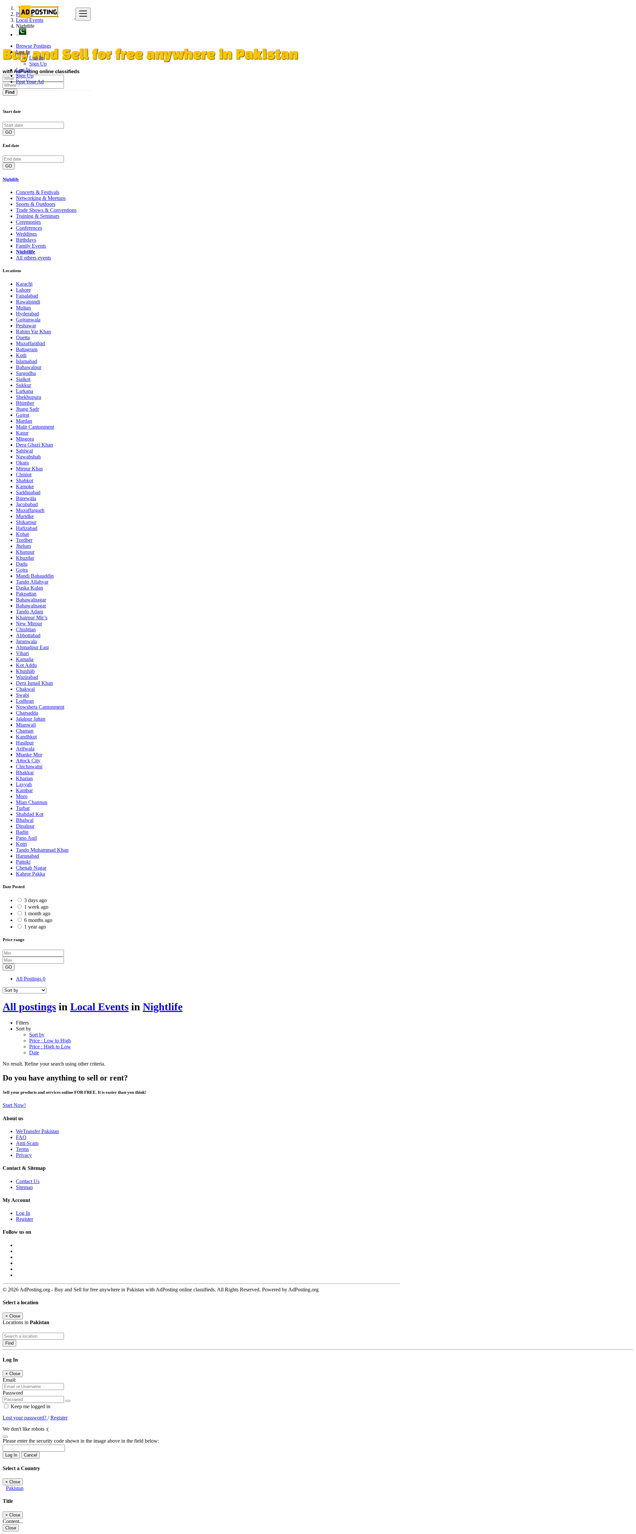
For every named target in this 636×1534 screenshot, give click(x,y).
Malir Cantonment (35, 427)
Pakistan (15, 1488)
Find (9, 1343)
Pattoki (23, 862)
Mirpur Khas (29, 468)
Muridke (25, 516)
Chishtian (26, 629)
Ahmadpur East (32, 647)
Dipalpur (25, 826)
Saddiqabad (28, 492)
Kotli (21, 355)
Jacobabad (27, 504)
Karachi (24, 284)
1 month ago (37, 913)
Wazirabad (27, 677)
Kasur (22, 433)
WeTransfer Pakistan (37, 1131)
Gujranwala (28, 319)
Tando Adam (29, 611)
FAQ (21, 1137)
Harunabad (27, 856)
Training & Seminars (37, 216)
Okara (22, 462)
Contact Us (27, 1181)
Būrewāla (26, 498)
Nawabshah (28, 456)
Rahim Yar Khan (33, 331)
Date (34, 1052)
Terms (22, 1149)
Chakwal (25, 689)
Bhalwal (24, 820)
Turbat (22, 808)
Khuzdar (25, 558)
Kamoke (25, 486)
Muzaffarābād (30, 343)
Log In (36, 58)
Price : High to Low (50, 1046)
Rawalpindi (28, 302)
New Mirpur (29, 623)
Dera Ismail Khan (34, 683)
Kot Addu (26, 665)
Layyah (24, 784)
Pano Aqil (26, 838)
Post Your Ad (30, 81)
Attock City (28, 760)
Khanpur (25, 552)
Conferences (29, 228)
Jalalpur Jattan (30, 719)
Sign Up (38, 64)
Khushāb (25, 671)
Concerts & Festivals (37, 192)
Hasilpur (25, 742)
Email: (9, 1380)
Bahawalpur (28, 367)
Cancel (30, 1455)
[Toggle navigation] (83, 14)
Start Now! (14, 1105)
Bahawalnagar (31, 599)
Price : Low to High (50, 1040)
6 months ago (38, 920)
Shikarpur (26, 522)
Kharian (24, 778)
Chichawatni (29, 766)
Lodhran (25, 701)
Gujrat (22, 415)
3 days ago (35, 900)
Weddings (26, 234)
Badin (22, 832)
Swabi (22, 695)
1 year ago (35, 927)
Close (10, 1527)
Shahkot (24, 480)
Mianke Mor (29, 754)
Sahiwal (24, 451)
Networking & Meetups (41, 198)
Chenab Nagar (31, 868)
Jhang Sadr (27, 409)
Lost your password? (25, 1417)
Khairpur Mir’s (31, 617)
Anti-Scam (27, 1143)
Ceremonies (28, 222)
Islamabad (26, 361)
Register (24, 1219)
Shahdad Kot (29, 814)
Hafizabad (26, 528)
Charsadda (27, 713)
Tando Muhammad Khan (42, 850)
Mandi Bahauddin (35, 576)
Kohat (22, 534)
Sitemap (24, 1187)
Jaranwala (26, 641)
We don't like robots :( (26, 1429)
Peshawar (26, 325)
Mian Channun (31, 802)
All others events (33, 258)
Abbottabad (28, 635)
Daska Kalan (29, 588)
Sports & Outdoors (35, 204)
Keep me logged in (29, 1406)
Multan (23, 308)
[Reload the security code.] (5, 1435)
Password (13, 1393)
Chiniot (23, 474)
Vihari (22, 653)
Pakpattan (26, 594)
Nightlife (11, 179)
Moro (21, 796)
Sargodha (26, 373)
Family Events (31, 246)
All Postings (30, 979)
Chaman (24, 731)
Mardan (24, 421)
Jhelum (23, 546)
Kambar (24, 790)
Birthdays (26, 240)
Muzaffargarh (30, 510)
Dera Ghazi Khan (34, 445)
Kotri (21, 844)
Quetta (23, 337)
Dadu (21, 564)
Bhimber (25, 403)
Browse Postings (33, 46)
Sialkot (23, 379)
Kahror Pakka (30, 874)
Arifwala (25, 748)
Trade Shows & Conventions (46, 210)
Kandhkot (26, 737)
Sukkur (23, 385)
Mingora (25, 439)
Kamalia (24, 659)
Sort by (36, 1034)
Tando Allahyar (32, 582)
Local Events (99, 1007)
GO (8, 132)
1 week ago (36, 907)
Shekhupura (28, 397)
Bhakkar (25, 772)
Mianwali (26, 725)
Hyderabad (27, 313)
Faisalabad (27, 296)
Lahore (23, 290)
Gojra (22, 570)
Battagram (26, 349)
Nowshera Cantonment (40, 707)
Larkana (24, 391)
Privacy (24, 1155)
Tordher (24, 540)
